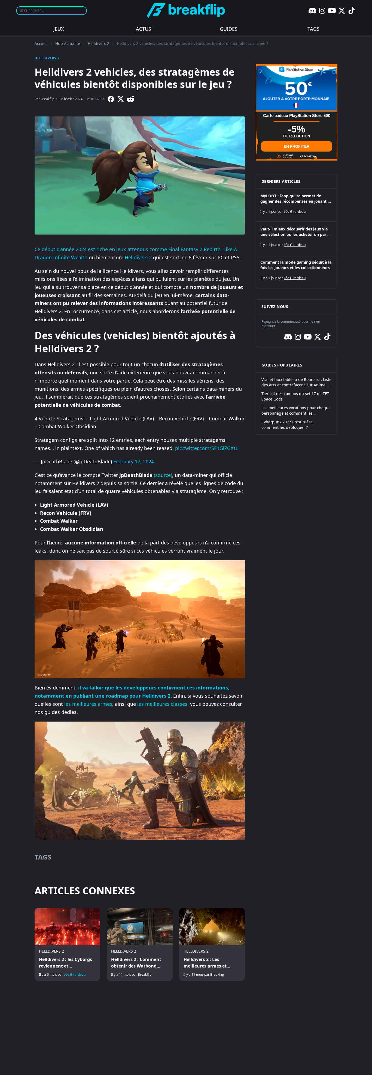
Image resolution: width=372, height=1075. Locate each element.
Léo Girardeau (75, 974)
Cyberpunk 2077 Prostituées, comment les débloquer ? (287, 424)
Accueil (41, 43)
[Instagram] (322, 10)
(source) (163, 475)
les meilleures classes (162, 704)
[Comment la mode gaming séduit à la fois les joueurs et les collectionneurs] (296, 271)
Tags (313, 29)
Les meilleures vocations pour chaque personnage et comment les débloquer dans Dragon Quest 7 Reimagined (296, 410)
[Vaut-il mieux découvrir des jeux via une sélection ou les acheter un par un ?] (296, 238)
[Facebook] (110, 99)
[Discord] (312, 10)
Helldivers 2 (98, 43)
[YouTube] (332, 10)
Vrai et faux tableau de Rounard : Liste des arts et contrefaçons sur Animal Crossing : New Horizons (296, 382)
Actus (143, 29)
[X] (341, 10)
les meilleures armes (88, 704)
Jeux (58, 29)
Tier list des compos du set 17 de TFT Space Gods (295, 396)
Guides (228, 29)
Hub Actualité (67, 43)
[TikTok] (351, 10)
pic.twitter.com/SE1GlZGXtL (206, 448)
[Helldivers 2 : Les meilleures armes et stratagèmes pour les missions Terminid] (212, 944)
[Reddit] (130, 99)
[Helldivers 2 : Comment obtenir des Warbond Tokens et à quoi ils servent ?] (139, 944)
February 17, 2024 (133, 461)
